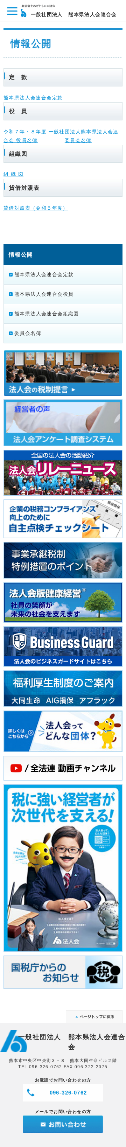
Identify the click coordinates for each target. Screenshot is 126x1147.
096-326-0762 (68, 1093)
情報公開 (21, 254)
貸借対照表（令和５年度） (36, 208)
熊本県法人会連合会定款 (33, 97)
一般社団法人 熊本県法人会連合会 (74, 14)
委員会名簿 (78, 140)
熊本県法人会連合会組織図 (46, 313)
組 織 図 (13, 174)
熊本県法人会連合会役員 (44, 294)
